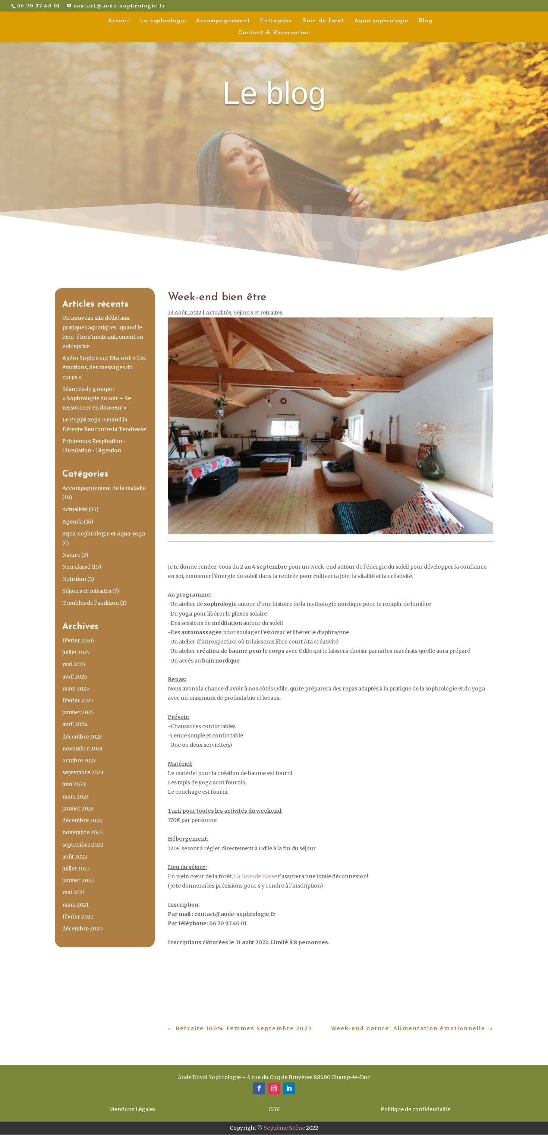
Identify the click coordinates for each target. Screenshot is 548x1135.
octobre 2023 (79, 760)
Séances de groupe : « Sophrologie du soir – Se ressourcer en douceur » (96, 398)
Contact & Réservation (274, 33)
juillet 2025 (76, 652)
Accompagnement (223, 21)
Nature (71, 554)
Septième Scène (284, 1128)
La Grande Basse (255, 876)
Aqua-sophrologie (381, 21)
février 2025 (78, 700)
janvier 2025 (78, 712)
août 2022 (74, 856)
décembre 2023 (82, 736)
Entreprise (276, 21)
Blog (425, 21)
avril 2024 (75, 724)
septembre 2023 (82, 772)
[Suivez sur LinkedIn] (289, 1088)
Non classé (76, 566)
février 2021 (77, 916)
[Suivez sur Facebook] (259, 1088)
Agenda (72, 521)
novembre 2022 (82, 832)
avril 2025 (74, 676)
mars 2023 (75, 796)
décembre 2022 (82, 820)
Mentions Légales (132, 1109)
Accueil (119, 21)
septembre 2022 (83, 844)
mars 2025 (75, 688)
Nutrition (74, 579)
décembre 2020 (82, 928)
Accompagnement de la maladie (104, 488)
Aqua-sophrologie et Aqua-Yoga (103, 533)
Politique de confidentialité (415, 1109)
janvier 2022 (78, 880)
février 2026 (78, 640)
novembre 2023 (82, 748)
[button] (330, 952)
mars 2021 (75, 904)
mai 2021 (73, 892)
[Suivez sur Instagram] (274, 1088)
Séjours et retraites (86, 591)
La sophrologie (163, 21)
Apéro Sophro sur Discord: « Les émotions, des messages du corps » (104, 367)
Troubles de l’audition (90, 603)
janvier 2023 (78, 808)
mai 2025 (73, 664)
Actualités (75, 509)
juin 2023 (73, 784)
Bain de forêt (323, 21)
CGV (274, 1109)
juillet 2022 (76, 868)
